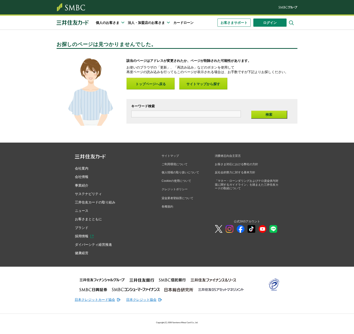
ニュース (81, 211)
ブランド (81, 228)
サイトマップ (170, 156)
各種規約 (167, 206)
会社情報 (81, 177)
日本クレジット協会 (141, 300)
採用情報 (81, 236)
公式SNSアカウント (247, 221)
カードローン (183, 23)
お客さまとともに (88, 219)
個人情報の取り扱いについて (180, 172)
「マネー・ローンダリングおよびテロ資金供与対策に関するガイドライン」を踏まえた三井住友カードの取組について (246, 184)
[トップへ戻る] (322, 327)
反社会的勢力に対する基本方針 (235, 172)
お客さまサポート (234, 23)
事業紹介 (81, 185)
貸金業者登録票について (177, 198)
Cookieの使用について (176, 181)
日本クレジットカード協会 (95, 300)
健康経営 (81, 253)
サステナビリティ (88, 194)
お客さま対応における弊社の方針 (236, 164)
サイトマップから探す (203, 84)
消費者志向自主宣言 (228, 156)
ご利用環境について (175, 164)
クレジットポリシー (175, 189)
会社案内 (81, 168)
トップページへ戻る (151, 84)
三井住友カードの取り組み (95, 202)
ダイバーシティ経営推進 (93, 244)
